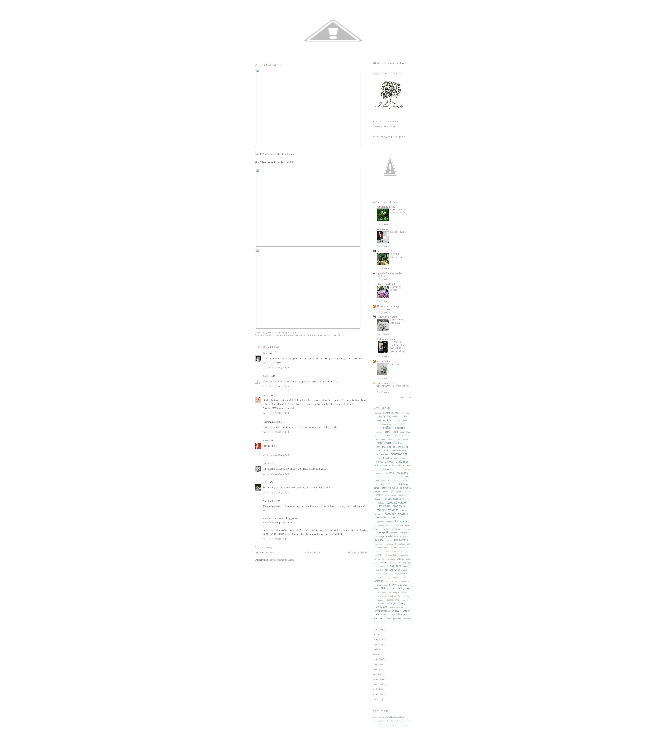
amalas (397, 420)
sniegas (378, 580)
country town (405, 469)
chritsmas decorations (392, 465)
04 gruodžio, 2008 (276, 367)
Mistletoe (403, 537)
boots (394, 436)
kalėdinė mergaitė (387, 510)
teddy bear (404, 588)
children (405, 439)
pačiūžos (379, 555)
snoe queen (382, 585)
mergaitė (383, 532)
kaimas (406, 499)
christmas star (399, 458)
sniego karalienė (392, 581)
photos (377, 559)
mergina (394, 533)
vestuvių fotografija (392, 596)
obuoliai (401, 548)
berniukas (378, 432)
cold (408, 466)
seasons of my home (387, 316)
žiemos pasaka (393, 618)
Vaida (265, 482)
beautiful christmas (392, 428)
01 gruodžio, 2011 (276, 539)
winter (396, 610)
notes (393, 548)
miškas (379, 539)
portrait (397, 562)
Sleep (395, 577)
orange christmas (391, 551)
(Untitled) (381, 276)
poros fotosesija (385, 563)
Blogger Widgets (389, 126)
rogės (404, 570)
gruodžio (377, 629)
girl (392, 491)
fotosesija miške (389, 488)
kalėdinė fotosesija (392, 506)
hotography (403, 495)
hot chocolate (390, 495)
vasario (376, 649)
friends (385, 492)
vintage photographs (398, 607)
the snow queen (384, 592)
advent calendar (273, 335)
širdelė (384, 588)
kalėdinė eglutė (396, 502)
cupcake (390, 473)
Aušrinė (266, 376)
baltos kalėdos (399, 424)
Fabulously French (386, 206)
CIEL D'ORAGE (385, 383)
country (395, 469)
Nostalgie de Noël (402, 544)
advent (378, 413)
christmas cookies (386, 447)
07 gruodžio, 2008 (276, 492)
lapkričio (377, 644)
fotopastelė (391, 484)
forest (404, 480)
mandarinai (395, 529)
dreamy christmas (391, 477)
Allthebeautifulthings (388, 306)
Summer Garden (385, 309)
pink (384, 559)
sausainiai (382, 573)
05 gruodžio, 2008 (276, 473)
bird (396, 431)
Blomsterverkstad (386, 284)
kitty (407, 525)
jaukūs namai (392, 498)
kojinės (385, 529)
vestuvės (379, 596)
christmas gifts (381, 454)
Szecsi (266, 440)
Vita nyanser (383, 228)
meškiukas (392, 536)
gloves (399, 492)
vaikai (404, 592)
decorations (402, 473)
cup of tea (380, 473)
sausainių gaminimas (398, 574)
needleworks (401, 539)
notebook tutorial (382, 548)
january (378, 499)
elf (402, 477)
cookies (385, 469)
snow (392, 584)
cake (383, 439)
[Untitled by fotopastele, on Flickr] (308, 146)
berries (388, 431)
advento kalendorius (296, 335)
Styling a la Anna (386, 339)
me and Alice (383, 361)
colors (376, 469)
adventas (405, 413)
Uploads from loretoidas (389, 273)
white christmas (382, 611)
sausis (380, 577)
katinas (389, 525)
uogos (396, 592)
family (383, 480)
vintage (391, 603)
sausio (376, 634)
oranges (403, 551)
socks (376, 589)
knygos (377, 529)
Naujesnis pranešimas (265, 552)
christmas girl (400, 454)
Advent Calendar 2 (268, 65)
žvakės (407, 618)
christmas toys (385, 461)
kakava (381, 503)
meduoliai (406, 529)
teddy (393, 588)
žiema (378, 618)
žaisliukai (403, 614)
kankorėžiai (379, 525)
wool (393, 614)
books (387, 435)
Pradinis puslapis (312, 552)
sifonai (387, 577)
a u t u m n (395, 364)
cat (398, 439)
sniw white (405, 581)
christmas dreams (399, 451)
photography (403, 555)
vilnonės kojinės (392, 600)
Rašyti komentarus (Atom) (282, 559)
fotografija (380, 484)
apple (404, 420)
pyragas (391, 559)
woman (384, 614)
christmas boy (400, 443)
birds (402, 432)
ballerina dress (385, 424)
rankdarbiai (394, 565)
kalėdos (339, 335)
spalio (376, 689)
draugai (379, 477)
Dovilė (266, 463)
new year (378, 544)
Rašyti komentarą (263, 547)
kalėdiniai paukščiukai (387, 518)
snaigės (403, 577)
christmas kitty (385, 458)
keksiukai (399, 525)
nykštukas (389, 544)
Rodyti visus (406, 397)
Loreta (266, 395)
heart (407, 491)
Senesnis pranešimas (358, 552)
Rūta (265, 353)
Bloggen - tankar (398, 231)
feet (389, 480)
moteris (389, 540)
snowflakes (402, 585)
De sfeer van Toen (386, 251)
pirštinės (400, 559)
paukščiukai (391, 555)
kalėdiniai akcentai (321, 335)
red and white (392, 569)
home (379, 495)
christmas (384, 443)
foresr (396, 480)
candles (391, 439)
